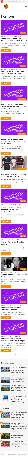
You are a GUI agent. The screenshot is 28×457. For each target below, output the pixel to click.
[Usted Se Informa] (6, 6)
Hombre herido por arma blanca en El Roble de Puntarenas (11, 209)
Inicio (3, 12)
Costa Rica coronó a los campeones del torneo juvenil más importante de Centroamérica (18, 444)
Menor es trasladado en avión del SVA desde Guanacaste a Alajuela (18, 379)
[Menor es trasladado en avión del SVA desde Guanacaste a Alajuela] (5, 380)
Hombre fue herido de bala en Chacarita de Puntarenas (13, 72)
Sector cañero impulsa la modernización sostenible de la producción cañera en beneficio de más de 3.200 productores (19, 389)
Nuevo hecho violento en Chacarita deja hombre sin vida (14, 40)
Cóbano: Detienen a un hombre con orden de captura (13, 175)
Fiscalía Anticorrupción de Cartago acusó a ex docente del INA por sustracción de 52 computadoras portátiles (18, 399)
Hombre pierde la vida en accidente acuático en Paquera (14, 339)
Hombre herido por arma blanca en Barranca (11, 309)
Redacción (4, 36)
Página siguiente (19, 354)
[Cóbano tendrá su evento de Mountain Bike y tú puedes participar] (5, 436)
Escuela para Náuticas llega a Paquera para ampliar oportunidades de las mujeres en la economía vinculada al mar (19, 371)
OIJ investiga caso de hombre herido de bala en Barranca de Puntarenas (13, 106)
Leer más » (6, 50)
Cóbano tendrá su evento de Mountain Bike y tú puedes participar (18, 435)
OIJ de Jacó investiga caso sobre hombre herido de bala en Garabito (13, 141)
